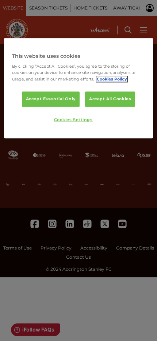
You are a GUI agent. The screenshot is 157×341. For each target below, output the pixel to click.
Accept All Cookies (110, 98)
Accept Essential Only (51, 98)
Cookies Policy (112, 79)
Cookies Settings (73, 119)
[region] (78, 88)
